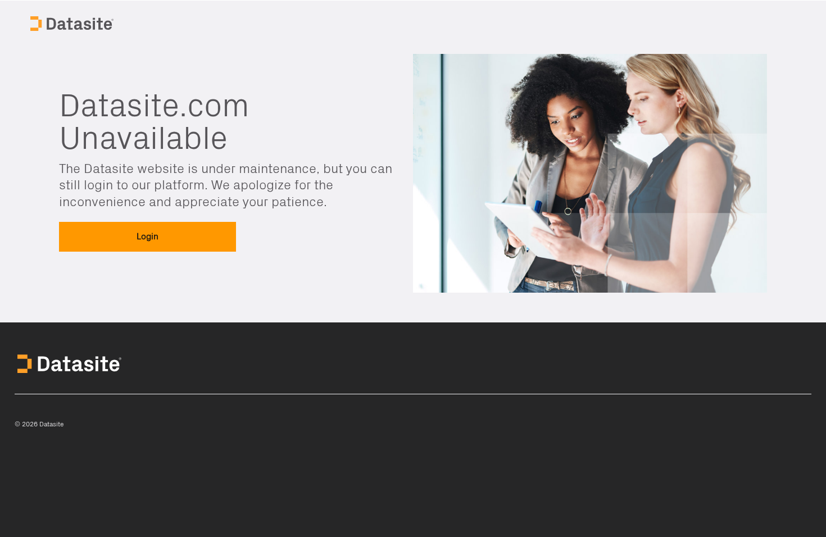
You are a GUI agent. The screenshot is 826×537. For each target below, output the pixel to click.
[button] (147, 237)
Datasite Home (73, 22)
